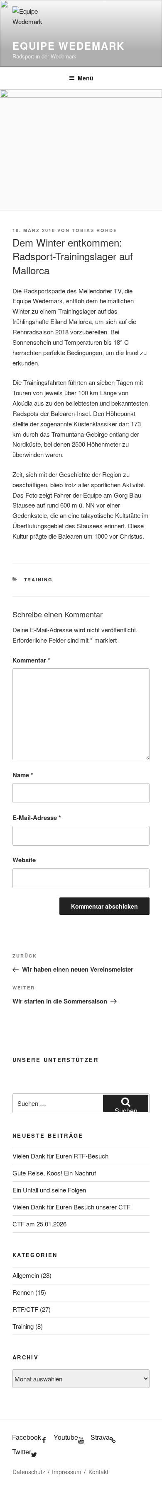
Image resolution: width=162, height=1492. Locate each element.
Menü (85, 78)
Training (38, 579)
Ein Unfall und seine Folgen (49, 1189)
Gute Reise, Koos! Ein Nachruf (54, 1172)
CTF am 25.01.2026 (39, 1223)
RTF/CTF (25, 1309)
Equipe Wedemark (68, 46)
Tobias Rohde (94, 230)
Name (22, 774)
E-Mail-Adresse (36, 817)
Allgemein (25, 1275)
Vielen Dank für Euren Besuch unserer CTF (71, 1206)
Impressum (66, 1472)
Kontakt (98, 1472)
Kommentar (31, 660)
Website (24, 859)
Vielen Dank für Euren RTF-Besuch (60, 1155)
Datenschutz (28, 1472)
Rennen (23, 1292)
